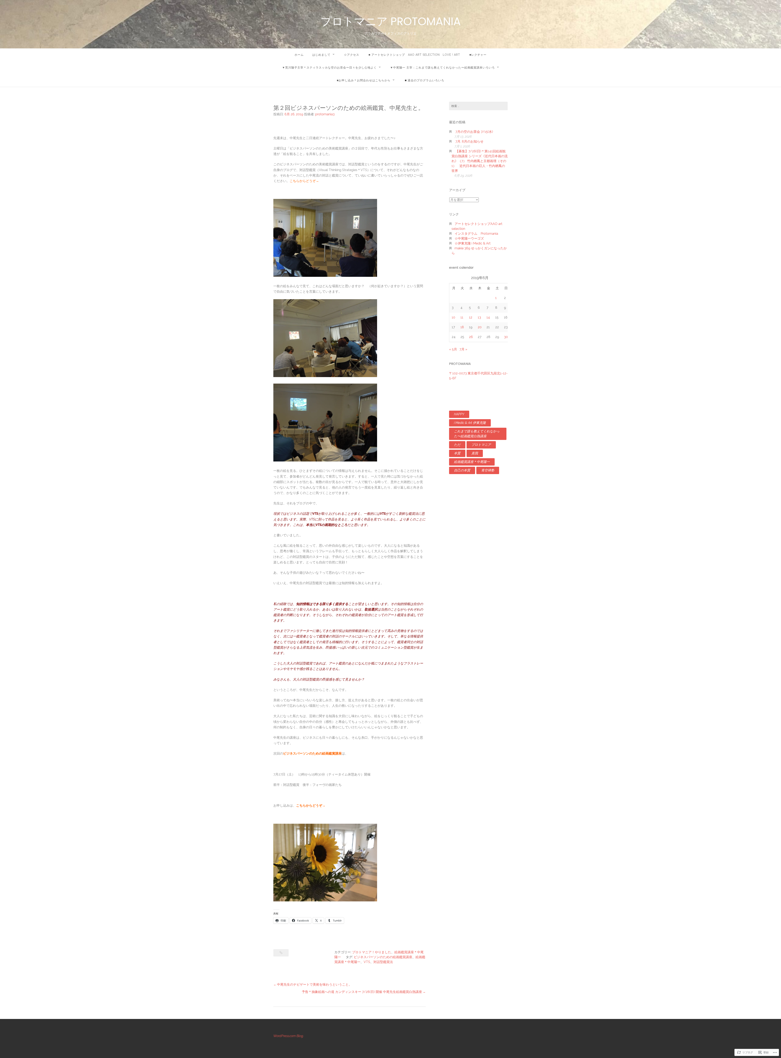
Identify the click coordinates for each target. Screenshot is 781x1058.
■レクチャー (477, 54)
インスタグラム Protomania (476, 234)
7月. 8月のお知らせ (469, 141)
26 (471, 337)
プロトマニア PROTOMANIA (391, 21)
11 (461, 317)
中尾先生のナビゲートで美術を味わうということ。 (314, 984)
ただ (457, 445)
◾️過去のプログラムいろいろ (424, 80)
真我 (474, 453)
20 (480, 327)
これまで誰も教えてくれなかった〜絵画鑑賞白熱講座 (477, 433)
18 (462, 327)
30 (506, 337)
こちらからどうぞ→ (304, 181)
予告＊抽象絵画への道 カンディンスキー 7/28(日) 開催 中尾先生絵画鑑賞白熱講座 (362, 992)
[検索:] (478, 106)
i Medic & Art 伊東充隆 (470, 423)
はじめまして (321, 54)
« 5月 (453, 349)
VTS (367, 962)
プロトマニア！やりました (371, 952)
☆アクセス (351, 54)
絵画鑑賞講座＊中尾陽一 (472, 462)
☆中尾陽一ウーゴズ (469, 238)
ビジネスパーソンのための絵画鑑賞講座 (312, 753)
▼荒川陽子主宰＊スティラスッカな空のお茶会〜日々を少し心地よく (329, 67)
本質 (457, 453)
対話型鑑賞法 (383, 962)
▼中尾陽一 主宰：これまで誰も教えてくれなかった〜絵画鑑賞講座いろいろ (442, 67)
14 (488, 317)
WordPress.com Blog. (288, 1036)
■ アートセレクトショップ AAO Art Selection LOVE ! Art (414, 54)
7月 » (463, 349)
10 (453, 317)
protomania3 (325, 114)
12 (470, 317)
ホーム (299, 54)
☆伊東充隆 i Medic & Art (473, 243)
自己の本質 (462, 470)
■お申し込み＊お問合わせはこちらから (363, 80)
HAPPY (459, 414)
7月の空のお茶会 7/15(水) (474, 132)
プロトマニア (481, 445)
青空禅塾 (487, 470)
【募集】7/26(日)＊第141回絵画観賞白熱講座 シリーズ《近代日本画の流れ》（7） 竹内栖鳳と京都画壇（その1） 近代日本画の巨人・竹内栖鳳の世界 (480, 161)
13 (479, 317)
